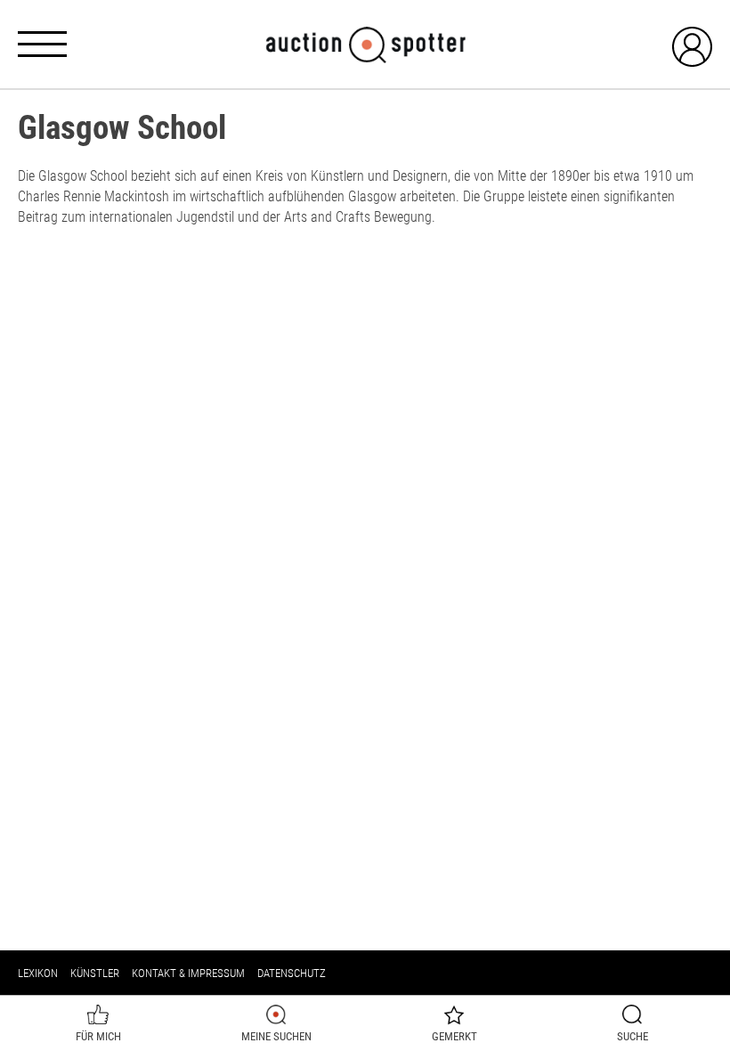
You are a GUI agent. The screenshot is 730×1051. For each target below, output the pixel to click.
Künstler (94, 973)
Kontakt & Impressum (188, 973)
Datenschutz (291, 973)
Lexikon (38, 973)
